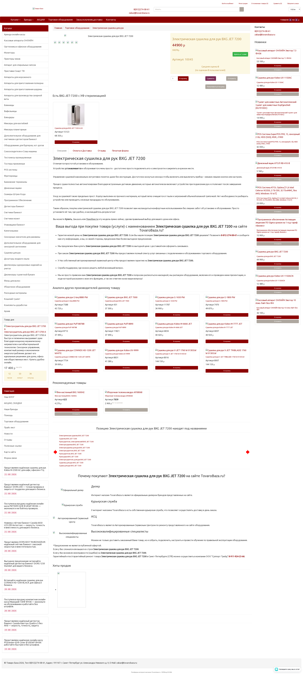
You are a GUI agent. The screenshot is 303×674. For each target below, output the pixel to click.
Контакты (111, 19)
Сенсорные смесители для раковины (22, 237)
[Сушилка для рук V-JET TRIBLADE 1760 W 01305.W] (227, 352)
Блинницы (9, 105)
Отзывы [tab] (101, 150)
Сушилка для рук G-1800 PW (216, 301)
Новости (8, 433)
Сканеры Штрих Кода (14, 194)
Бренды (28, 19)
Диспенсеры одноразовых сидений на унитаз (23, 267)
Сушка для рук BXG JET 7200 (70, 466)
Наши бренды (11, 409)
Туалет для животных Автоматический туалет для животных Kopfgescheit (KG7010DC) (277, 113)
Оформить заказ (293, 3)
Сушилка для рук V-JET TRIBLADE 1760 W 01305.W (225, 357)
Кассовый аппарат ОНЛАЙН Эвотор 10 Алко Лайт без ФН (277, 309)
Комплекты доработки (15, 305)
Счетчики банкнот (13, 212)
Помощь (8, 415)
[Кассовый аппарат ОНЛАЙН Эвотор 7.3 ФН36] (278, 52)
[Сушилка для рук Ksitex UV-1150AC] (278, 77)
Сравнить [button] (210, 78)
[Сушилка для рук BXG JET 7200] (278, 251)
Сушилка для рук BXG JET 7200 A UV (69, 128)
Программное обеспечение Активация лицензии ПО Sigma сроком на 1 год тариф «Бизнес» (277, 231)
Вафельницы (10, 111)
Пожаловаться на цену (216, 87)
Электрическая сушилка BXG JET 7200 (74, 436)
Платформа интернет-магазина (141, 672)
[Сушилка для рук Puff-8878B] (76, 323)
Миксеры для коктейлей (16, 123)
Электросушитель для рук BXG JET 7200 (75, 460)
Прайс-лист (9, 427)
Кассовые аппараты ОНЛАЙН (18, 40)
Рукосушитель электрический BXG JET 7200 (76, 442)
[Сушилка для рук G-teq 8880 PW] (76, 297)
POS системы (10, 169)
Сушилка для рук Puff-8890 (115, 327)
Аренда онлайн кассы (14, 34)
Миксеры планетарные (15, 129)
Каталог (15, 19)
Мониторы (9, 52)
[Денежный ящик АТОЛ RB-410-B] (278, 163)
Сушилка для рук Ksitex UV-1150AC (270, 82)
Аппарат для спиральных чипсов (20, 65)
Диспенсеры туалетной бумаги (19, 274)
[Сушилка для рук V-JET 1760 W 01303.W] (176, 350)
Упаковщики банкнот (14, 224)
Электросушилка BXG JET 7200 (71, 445)
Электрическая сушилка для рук (108, 28)
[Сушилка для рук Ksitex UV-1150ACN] (278, 276)
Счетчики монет (12, 218)
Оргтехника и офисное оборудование (23, 46)
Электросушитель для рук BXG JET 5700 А (25, 332)
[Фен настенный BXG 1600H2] (76, 392)
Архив (7, 311)
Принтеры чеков (12, 59)
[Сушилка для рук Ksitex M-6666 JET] (176, 323)
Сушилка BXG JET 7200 (68, 439)
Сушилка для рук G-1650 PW (166, 301)
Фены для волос (12, 281)
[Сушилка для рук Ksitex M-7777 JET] (227, 323)
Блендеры (9, 117)
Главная (58, 28)
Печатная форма (120, 150)
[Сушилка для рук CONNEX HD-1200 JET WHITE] (76, 352)
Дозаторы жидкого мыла (16, 259)
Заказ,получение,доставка (89, 19)
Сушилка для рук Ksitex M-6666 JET (169, 327)
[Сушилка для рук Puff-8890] (126, 323)
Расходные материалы (15, 293)
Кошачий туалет (12, 299)
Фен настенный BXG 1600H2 (66, 396)
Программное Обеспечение (18, 200)
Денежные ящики (13, 188)
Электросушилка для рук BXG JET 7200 (74, 448)
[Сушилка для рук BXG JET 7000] (126, 297)
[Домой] (6, 20)
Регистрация (242, 3)
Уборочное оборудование (17, 287)
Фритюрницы (10, 176)
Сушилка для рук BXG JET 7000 (117, 301)
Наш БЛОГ (9, 397)
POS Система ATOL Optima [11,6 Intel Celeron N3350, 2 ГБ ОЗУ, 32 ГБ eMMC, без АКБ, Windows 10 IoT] (277, 199)
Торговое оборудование (60, 19)
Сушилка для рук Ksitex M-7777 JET (219, 327)
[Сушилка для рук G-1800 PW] (227, 297)
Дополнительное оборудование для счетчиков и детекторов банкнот (22, 137)
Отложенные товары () (259, 3)
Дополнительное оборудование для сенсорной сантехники (22, 245)
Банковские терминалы (15, 182)
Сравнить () (277, 3)
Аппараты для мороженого (17, 77)
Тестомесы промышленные (17, 157)
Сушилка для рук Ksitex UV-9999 (117, 354)
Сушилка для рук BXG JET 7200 (71, 463)
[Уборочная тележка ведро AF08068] (126, 392)
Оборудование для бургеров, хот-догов (24, 145)
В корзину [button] (183, 78)
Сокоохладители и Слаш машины (20, 151)
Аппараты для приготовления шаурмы (23, 89)
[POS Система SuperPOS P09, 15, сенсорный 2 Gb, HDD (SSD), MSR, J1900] (278, 136)
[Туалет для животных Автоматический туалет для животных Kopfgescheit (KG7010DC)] (278, 105)
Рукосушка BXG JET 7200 (68, 457)
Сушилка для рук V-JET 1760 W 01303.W (170, 354)
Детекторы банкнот (14, 206)
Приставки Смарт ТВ (14, 71)
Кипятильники (11, 231)
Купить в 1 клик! (240, 54)
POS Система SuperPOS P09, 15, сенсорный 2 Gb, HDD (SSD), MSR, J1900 (277, 142)
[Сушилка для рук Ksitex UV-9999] (126, 350)
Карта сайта (10, 452)
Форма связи (10, 458)
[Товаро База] (38, 8)
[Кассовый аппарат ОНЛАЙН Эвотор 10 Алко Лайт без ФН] (278, 302)
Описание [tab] (62, 150)
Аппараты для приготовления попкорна (23, 83)
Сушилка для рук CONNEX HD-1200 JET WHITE (72, 357)
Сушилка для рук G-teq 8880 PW (67, 301)
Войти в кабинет (228, 3)
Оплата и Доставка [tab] (82, 150)
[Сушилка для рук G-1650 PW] (176, 297)
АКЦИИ (41, 19)
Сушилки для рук (12, 253)
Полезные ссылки (13, 446)
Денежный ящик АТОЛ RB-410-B (269, 168)
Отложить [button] (232, 78)
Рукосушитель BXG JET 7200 (70, 454)
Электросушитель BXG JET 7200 (72, 451)
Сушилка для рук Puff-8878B (66, 327)
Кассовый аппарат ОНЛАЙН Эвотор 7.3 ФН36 (274, 58)
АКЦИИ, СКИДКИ (13, 403)
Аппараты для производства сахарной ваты (23, 97)
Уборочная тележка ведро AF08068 (119, 396)
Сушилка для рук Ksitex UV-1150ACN (271, 281)
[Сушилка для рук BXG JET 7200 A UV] (76, 115)
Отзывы (8, 440)
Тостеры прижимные (14, 163)
